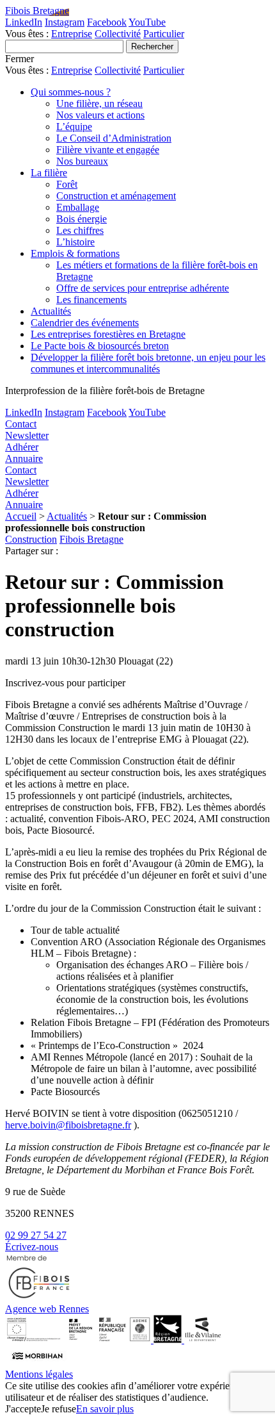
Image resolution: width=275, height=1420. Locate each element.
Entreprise (71, 33)
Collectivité (118, 33)
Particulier (163, 33)
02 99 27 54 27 (36, 1235)
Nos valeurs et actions (100, 115)
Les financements (91, 299)
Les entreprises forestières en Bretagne (108, 334)
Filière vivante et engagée (107, 149)
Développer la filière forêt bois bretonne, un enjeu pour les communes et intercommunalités (148, 363)
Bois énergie (81, 218)
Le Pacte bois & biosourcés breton (100, 345)
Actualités (51, 311)
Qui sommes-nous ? (71, 92)
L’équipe (74, 126)
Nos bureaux (82, 161)
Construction (31, 539)
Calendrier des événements (85, 322)
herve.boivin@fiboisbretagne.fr (68, 1124)
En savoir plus (105, 1408)
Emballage (77, 207)
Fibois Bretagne (37, 10)
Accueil (20, 516)
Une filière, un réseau (99, 103)
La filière (49, 172)
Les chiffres (80, 230)
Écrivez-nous (31, 1246)
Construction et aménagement (116, 195)
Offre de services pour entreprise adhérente (142, 288)
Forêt (66, 184)
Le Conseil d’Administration (113, 138)
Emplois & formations (75, 253)
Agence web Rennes (47, 1308)
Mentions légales (39, 1374)
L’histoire (75, 241)
